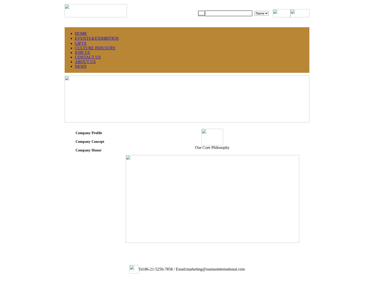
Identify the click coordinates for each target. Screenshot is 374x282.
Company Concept (89, 142)
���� (201, 13)
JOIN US (82, 52)
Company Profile (88, 133)
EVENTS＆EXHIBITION (97, 38)
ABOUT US (85, 62)
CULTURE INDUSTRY (95, 48)
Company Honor (88, 150)
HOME (81, 33)
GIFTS (80, 43)
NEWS (81, 66)
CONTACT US (88, 57)
